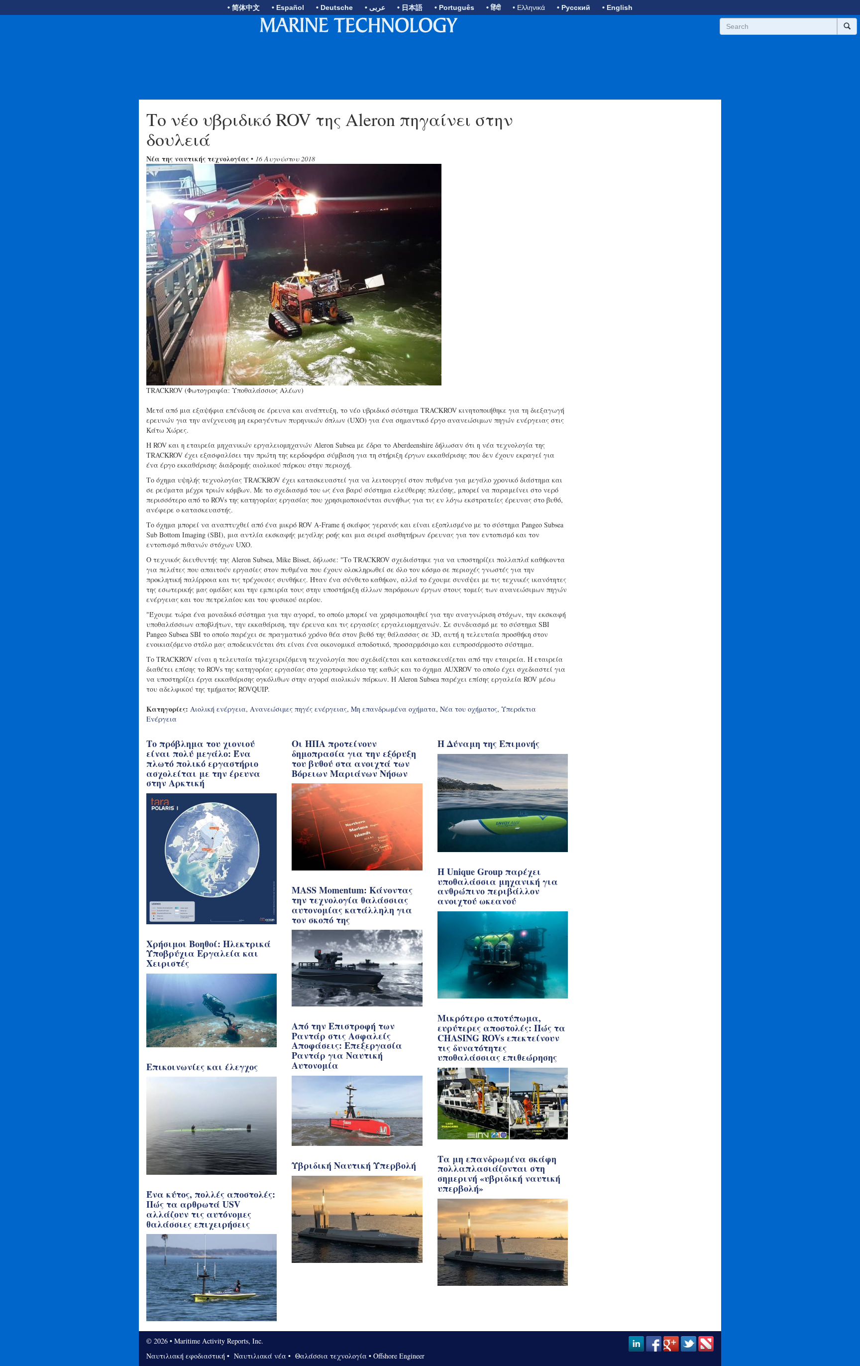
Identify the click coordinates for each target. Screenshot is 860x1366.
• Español (288, 7)
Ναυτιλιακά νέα (258, 1356)
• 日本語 (410, 7)
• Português (454, 7)
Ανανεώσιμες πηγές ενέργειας (298, 709)
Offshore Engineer (399, 1356)
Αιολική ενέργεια (218, 709)
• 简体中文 (243, 7)
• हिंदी (493, 7)
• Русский (573, 7)
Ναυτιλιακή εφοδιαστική (185, 1356)
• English (617, 7)
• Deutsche (334, 7)
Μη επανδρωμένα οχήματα (393, 709)
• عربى (375, 7)
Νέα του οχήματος (468, 709)
